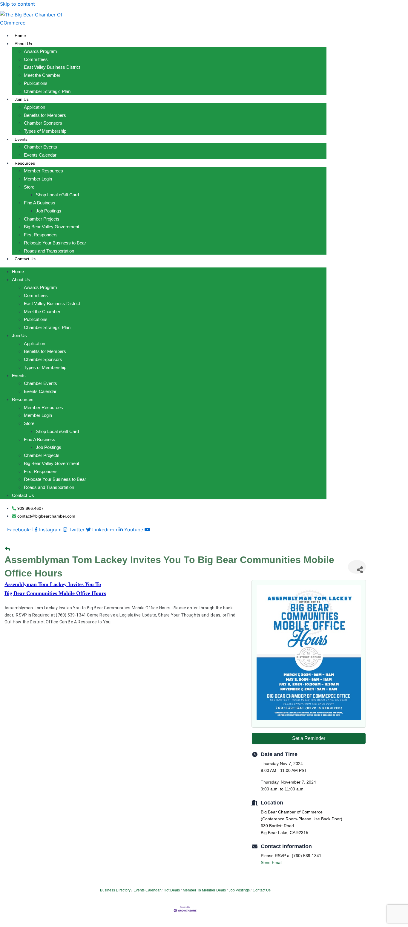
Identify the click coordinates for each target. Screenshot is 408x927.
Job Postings (48, 210)
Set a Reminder (308, 738)
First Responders (41, 234)
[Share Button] (357, 566)
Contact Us (25, 258)
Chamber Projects (41, 218)
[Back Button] (7, 549)
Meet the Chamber (42, 75)
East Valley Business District (52, 67)
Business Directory (115, 890)
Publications (35, 83)
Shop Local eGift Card (57, 194)
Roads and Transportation (49, 250)
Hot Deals (172, 890)
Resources (25, 163)
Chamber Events (40, 146)
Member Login (38, 178)
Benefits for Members (45, 115)
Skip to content (17, 4)
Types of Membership (45, 131)
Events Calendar (40, 154)
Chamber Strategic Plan (47, 91)
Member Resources (43, 170)
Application (34, 107)
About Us (23, 43)
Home (20, 35)
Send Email (271, 862)
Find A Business (39, 202)
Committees (36, 59)
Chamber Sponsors (43, 123)
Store (29, 186)
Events (21, 139)
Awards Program (40, 51)
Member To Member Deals (204, 890)
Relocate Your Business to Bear (55, 242)
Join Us (22, 99)
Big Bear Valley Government (51, 226)
